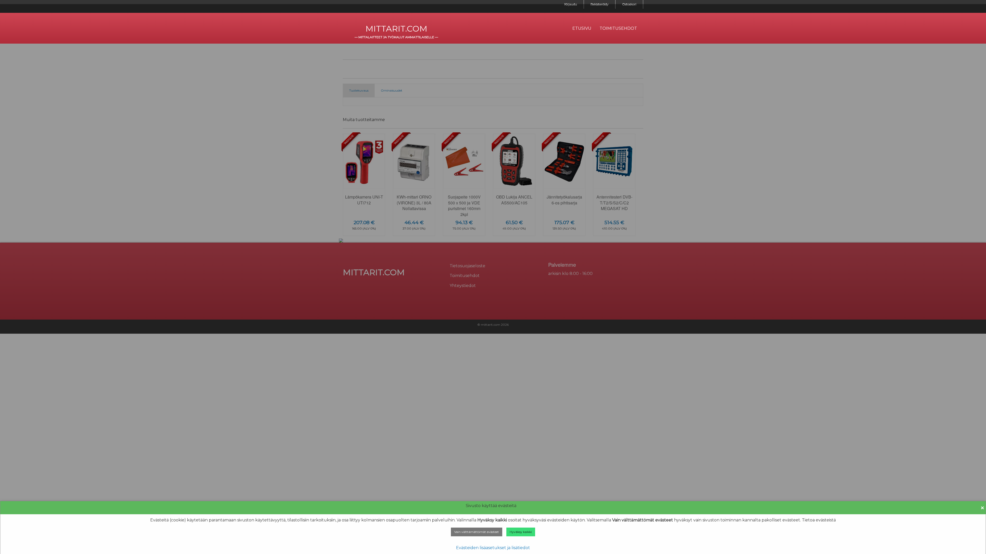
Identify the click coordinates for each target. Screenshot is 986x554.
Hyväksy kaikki (521, 532)
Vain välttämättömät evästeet (476, 532)
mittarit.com (396, 29)
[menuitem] (581, 28)
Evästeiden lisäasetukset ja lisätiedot (493, 547)
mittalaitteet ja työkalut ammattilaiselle (396, 37)
